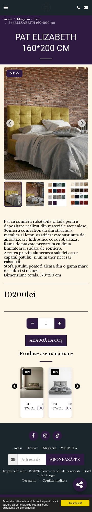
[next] (82, 123)
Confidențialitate (54, 480)
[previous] (10, 123)
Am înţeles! (75, 503)
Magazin (23, 19)
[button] (5, 7)
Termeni (29, 480)
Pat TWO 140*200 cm (31, 406)
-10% (27, 372)
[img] (31, 382)
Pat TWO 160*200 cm (59, 406)
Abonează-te (65, 459)
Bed (37, 19)
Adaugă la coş (33, 394)
